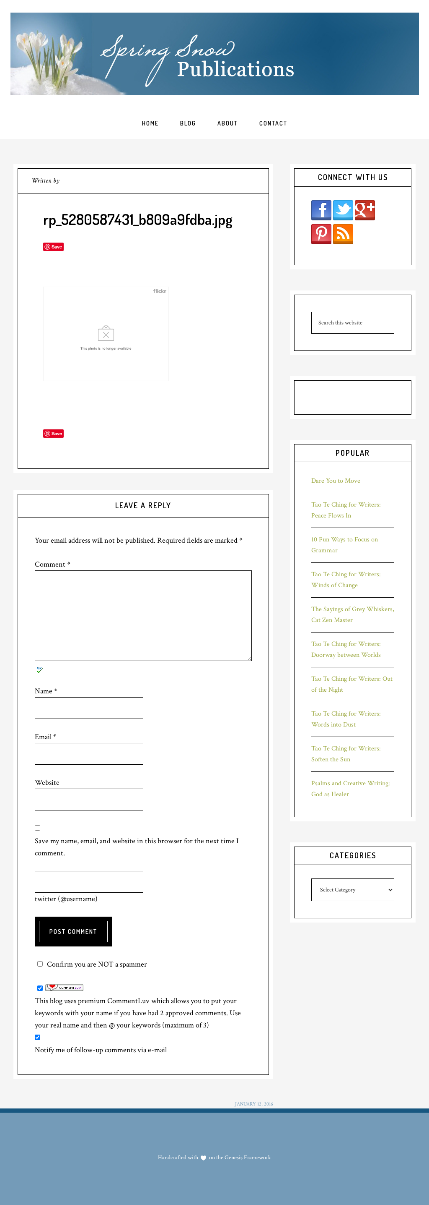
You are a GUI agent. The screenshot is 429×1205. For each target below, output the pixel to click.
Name (46, 691)
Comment (52, 564)
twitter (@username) (66, 899)
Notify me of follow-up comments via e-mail (101, 1050)
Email (46, 737)
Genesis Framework (247, 1157)
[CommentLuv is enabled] (64, 988)
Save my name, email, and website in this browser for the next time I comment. (137, 847)
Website (47, 782)
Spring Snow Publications (214, 54)
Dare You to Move (335, 480)
